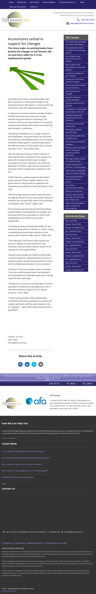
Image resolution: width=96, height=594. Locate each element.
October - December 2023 (75, 256)
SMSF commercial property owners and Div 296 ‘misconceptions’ (75, 205)
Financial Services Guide (56, 543)
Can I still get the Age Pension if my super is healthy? (73, 58)
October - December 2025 (75, 228)
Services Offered (49, 2)
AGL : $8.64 (83, 383)
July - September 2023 (73, 259)
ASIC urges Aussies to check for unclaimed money (75, 160)
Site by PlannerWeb (9, 591)
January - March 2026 (73, 224)
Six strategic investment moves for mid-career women (74, 179)
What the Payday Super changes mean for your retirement (74, 117)
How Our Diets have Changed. (73, 92)
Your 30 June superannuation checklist (75, 186)
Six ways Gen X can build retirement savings (74, 80)
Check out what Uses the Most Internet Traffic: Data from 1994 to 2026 (75, 197)
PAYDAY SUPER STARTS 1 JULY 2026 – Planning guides (76, 166)
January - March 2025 (73, 238)
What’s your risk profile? (74, 191)
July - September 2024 (73, 245)
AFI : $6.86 (66, 383)
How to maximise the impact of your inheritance (75, 86)
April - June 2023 (71, 263)
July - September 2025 (73, 231)
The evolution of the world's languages (75, 143)
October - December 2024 (75, 242)
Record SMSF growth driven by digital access (75, 137)
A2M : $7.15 (49, 383)
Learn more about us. (9, 438)
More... (4, 483)
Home (11, 2)
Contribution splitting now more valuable (75, 74)
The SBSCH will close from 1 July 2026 (75, 104)
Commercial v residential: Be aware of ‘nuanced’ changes (76, 172)
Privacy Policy (19, 543)
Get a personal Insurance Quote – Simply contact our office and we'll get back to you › (48, 377)
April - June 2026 (71, 221)
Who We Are (21, 2)
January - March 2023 (73, 266)
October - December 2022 (75, 270)
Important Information (17, 7)
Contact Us (34, 7)
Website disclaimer (35, 543)
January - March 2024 (73, 252)
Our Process (34, 2)
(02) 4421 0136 (87, 20)
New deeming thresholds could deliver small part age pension (75, 50)
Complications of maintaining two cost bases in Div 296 (76, 110)
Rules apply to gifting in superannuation (74, 131)
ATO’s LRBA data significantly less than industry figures (76, 43)
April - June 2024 (71, 249)
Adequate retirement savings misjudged (73, 98)
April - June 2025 (71, 235)
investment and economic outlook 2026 (75, 125)
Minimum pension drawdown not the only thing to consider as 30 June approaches (76, 151)
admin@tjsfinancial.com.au (82, 23)
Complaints (7, 543)
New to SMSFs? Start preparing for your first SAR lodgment (75, 67)
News (82, 2)
